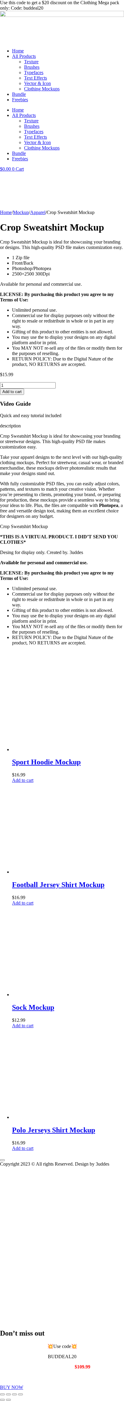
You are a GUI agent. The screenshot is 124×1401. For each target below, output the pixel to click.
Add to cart (12, 391)
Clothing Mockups (42, 88)
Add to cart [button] (22, 780)
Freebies (20, 99)
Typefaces (33, 72)
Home (18, 50)
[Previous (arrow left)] (2, 1400)
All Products (24, 56)
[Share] (14, 1394)
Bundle (19, 94)
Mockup (21, 212)
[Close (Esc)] (20, 1394)
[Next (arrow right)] (8, 1400)
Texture (31, 61)
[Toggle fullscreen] (8, 1394)
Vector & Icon (37, 83)
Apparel (37, 212)
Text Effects (35, 77)
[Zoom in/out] (2, 1394)
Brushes (31, 67)
